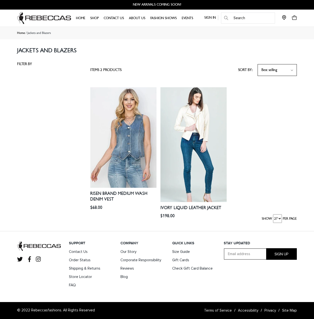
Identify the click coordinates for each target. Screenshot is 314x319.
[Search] (226, 18)
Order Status (80, 260)
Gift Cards (180, 260)
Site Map (289, 310)
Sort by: (245, 70)
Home (21, 33)
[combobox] (248, 18)
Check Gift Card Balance (192, 268)
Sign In (210, 17)
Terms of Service (218, 310)
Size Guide (181, 252)
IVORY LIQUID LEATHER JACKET (190, 207)
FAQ (72, 285)
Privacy (270, 310)
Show (267, 219)
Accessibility (248, 310)
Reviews (127, 268)
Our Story (128, 252)
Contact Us (78, 252)
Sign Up (281, 254)
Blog (124, 277)
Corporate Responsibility (140, 260)
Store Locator (80, 277)
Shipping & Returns (84, 268)
